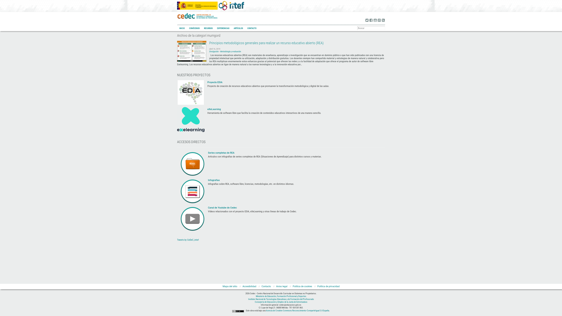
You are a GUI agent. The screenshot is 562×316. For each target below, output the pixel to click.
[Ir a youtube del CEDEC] (375, 20)
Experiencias (223, 28)
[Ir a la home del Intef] (231, 5)
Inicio (182, 28)
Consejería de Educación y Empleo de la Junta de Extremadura (281, 302)
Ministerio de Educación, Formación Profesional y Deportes (281, 296)
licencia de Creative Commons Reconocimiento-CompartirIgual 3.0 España (297, 310)
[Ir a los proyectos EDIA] (191, 92)
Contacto (251, 28)
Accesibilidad (249, 286)
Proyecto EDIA (214, 82)
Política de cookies (302, 286)
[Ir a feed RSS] (383, 20)
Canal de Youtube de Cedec (222, 207)
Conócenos (194, 28)
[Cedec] (197, 15)
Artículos (238, 28)
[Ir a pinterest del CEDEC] (379, 20)
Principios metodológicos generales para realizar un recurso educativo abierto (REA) (266, 43)
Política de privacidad (328, 286)
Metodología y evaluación (230, 51)
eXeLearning (214, 109)
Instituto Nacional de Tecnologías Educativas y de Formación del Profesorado (281, 299)
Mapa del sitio (230, 286)
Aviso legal (281, 286)
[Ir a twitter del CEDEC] (367, 20)
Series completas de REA (221, 152)
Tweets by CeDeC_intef (188, 239)
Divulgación (214, 51)
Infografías (214, 180)
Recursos (208, 28)
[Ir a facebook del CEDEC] (371, 20)
